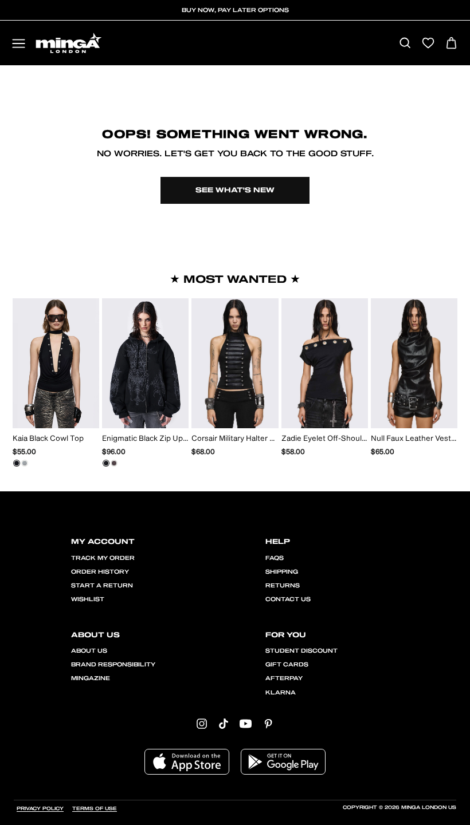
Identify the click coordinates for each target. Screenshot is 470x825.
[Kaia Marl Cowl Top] (25, 463)
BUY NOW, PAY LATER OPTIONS (235, 10)
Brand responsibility (113, 665)
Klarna (280, 693)
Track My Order (103, 558)
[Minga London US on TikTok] (223, 723)
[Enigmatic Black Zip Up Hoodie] (106, 463)
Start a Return (102, 586)
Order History (100, 572)
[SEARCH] (405, 44)
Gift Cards (286, 665)
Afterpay (284, 678)
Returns (282, 586)
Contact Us (288, 599)
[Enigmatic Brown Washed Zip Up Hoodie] (114, 463)
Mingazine (90, 678)
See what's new (235, 190)
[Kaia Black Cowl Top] (16, 463)
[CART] (451, 44)
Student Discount (301, 651)
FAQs (274, 558)
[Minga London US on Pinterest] (268, 723)
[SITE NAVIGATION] (18, 44)
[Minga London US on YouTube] (246, 723)
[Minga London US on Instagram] (202, 723)
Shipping (281, 572)
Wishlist (87, 599)
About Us (89, 651)
